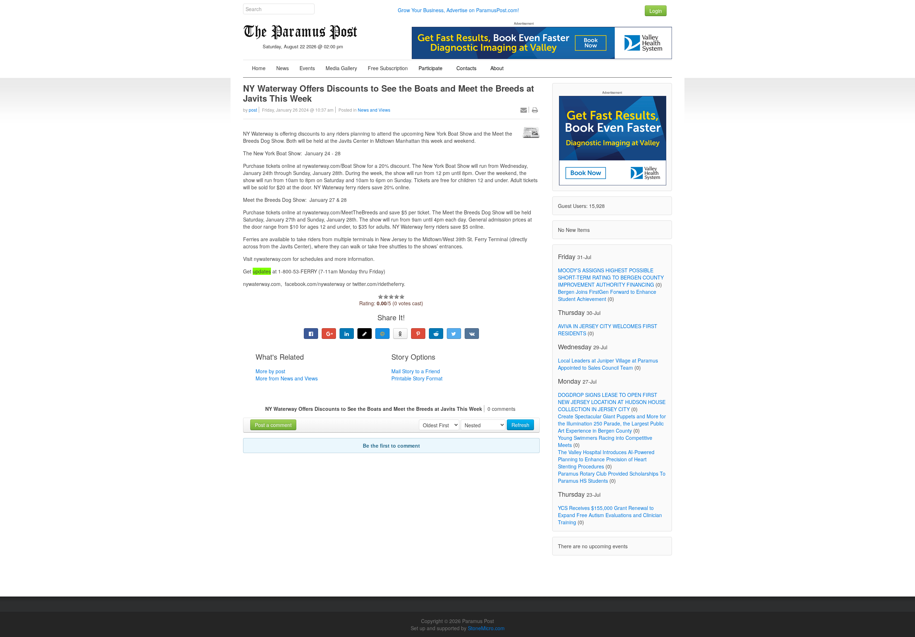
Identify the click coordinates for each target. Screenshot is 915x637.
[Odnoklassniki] (400, 333)
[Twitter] (454, 333)
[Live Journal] (364, 333)
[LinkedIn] (347, 333)
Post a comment (273, 424)
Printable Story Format (416, 378)
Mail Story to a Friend (415, 371)
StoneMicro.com (486, 628)
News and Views (374, 110)
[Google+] (329, 333)
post (253, 110)
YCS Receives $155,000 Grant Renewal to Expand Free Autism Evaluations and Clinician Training (610, 515)
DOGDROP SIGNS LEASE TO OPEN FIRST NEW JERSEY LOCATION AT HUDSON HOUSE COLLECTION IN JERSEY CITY (612, 402)
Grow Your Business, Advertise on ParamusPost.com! (458, 10)
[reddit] (436, 333)
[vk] (472, 333)
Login (655, 10)
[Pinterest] (418, 333)
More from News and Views (287, 378)
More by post (270, 371)
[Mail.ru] (382, 333)
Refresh (520, 424)
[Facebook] (311, 333)
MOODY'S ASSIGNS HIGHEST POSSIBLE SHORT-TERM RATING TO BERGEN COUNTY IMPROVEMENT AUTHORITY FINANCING (611, 277)
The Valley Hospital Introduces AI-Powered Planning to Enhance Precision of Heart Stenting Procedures (606, 459)
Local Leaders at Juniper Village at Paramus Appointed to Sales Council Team (608, 364)
